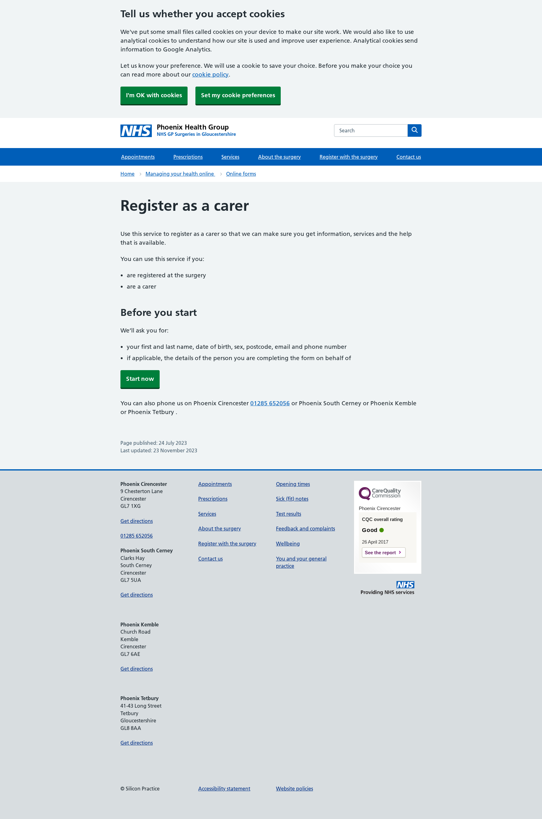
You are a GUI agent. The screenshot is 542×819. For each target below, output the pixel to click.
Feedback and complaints (305, 528)
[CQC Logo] (380, 498)
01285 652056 (270, 403)
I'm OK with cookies (154, 95)
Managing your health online (180, 174)
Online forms (241, 174)
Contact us (408, 157)
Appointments (138, 157)
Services (230, 157)
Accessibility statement (224, 788)
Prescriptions (188, 157)
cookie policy (210, 74)
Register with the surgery (349, 157)
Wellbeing (288, 543)
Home (127, 174)
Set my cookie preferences (238, 95)
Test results (288, 514)
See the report (380, 552)
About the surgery (279, 157)
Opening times (293, 484)
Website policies (294, 788)
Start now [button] (140, 378)
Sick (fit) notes (292, 499)
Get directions (136, 521)
